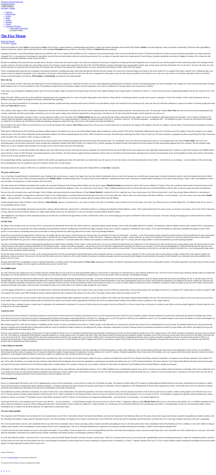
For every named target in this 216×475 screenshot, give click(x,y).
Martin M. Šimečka (8, 41)
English (12, 8)
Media (7, 18)
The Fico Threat (13, 36)
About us (8, 12)
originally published (13, 457)
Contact (8, 24)
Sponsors (8, 22)
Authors (8, 20)
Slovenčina (24, 28)
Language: (9, 26)
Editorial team (10, 14)
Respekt (13, 43)
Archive (8, 16)
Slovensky (4, 8)
